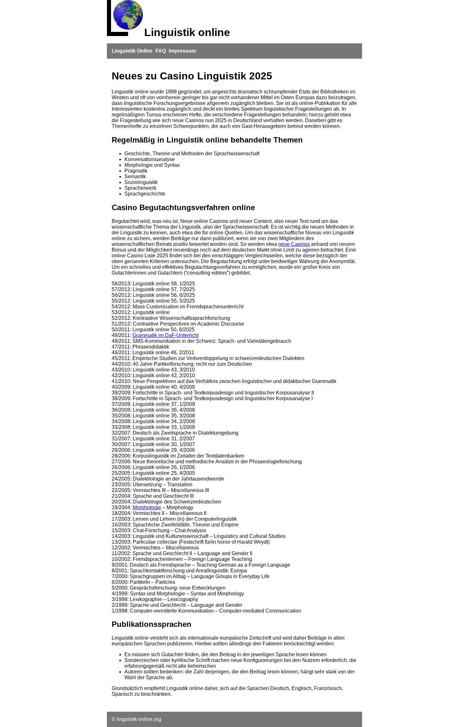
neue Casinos (294, 244)
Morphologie (147, 507)
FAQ (160, 51)
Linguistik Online (132, 51)
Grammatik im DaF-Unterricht (165, 335)
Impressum (182, 51)
